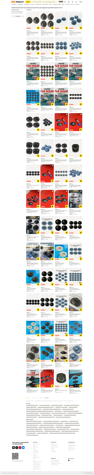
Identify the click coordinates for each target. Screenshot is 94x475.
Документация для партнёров (56, 463)
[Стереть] (55, 2)
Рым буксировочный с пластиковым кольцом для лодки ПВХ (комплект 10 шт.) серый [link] (75, 186)
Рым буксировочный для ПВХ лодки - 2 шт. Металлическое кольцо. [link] (47, 211)
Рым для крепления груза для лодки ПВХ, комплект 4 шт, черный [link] (32, 237)
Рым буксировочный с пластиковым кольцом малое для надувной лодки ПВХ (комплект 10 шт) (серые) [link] (75, 58)
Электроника (35, 449)
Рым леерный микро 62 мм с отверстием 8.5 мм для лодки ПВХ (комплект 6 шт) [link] (74, 237)
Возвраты (52, 449)
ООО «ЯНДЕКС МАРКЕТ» (89, 472)
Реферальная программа (72, 445)
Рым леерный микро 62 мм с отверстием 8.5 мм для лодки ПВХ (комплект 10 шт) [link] (60, 289)
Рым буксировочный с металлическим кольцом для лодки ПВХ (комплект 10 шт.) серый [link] (61, 186)
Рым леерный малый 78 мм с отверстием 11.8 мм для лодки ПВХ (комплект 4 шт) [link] (46, 289)
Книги (34, 460)
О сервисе (52, 448)
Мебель (34, 445)
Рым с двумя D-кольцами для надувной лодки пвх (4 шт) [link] (31, 340)
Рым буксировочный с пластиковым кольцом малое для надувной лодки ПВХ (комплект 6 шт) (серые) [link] (61, 58)
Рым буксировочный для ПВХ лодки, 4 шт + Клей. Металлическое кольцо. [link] (47, 391)
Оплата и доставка (54, 445)
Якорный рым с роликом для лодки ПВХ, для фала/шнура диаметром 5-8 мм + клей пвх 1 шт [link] (32, 263)
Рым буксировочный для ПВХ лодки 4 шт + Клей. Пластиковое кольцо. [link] (33, 211)
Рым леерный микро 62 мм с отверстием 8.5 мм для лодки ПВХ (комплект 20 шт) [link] (74, 289)
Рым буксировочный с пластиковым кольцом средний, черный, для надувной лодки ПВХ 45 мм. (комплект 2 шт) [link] (33, 391)
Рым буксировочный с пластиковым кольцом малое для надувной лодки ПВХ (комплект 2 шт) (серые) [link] (61, 32)
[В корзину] (38, 27)
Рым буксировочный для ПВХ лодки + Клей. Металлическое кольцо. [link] (47, 186)
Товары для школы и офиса (37, 461)
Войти (81, 1)
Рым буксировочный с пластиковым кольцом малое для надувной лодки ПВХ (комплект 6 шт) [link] (32, 58)
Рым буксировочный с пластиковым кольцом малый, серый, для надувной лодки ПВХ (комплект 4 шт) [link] (33, 83)
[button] (29, 10)
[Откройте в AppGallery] (20, 448)
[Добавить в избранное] (38, 12)
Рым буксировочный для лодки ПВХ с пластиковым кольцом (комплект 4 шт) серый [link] (47, 160)
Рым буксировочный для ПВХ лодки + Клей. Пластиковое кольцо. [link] (75, 134)
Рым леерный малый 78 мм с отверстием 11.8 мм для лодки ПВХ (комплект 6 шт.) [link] (46, 314)
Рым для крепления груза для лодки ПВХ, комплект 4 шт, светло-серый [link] (75, 211)
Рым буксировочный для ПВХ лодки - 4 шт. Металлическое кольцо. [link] (61, 211)
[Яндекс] (91, 473)
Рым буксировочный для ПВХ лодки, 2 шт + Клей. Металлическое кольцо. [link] (61, 134)
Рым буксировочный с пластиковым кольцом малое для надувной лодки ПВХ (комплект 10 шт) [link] (46, 58)
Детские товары (35, 467)
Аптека (34, 454)
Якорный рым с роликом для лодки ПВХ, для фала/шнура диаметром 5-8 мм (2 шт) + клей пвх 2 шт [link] (75, 340)
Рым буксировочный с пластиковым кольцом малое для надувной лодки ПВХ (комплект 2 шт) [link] (32, 32)
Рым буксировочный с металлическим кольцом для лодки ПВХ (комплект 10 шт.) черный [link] (75, 109)
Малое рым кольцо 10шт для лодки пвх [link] (33, 185)
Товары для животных (36, 464)
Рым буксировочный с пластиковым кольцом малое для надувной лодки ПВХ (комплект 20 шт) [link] (46, 83)
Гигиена (34, 448)
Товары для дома (35, 452)
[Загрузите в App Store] (13, 448)
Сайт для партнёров (54, 464)
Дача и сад (34, 458)
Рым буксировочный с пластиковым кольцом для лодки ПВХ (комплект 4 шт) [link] (32, 134)
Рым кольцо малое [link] (58, 364)
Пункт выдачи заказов (71, 448)
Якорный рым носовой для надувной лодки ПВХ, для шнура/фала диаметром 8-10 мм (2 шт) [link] (32, 365)
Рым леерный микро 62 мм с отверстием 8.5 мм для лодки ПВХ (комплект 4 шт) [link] (46, 237)
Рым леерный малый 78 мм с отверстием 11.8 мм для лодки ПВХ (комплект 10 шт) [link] (60, 314)
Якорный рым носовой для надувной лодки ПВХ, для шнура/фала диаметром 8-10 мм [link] (75, 314)
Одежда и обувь (35, 451)
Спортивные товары (36, 463)
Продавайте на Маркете (55, 461)
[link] (32, 405)
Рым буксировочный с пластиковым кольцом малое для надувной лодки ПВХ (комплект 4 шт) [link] (46, 32)
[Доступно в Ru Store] (23, 448)
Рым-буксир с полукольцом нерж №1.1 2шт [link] (61, 391)
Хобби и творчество (36, 457)
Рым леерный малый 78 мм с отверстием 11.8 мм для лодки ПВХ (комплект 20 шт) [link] (60, 340)
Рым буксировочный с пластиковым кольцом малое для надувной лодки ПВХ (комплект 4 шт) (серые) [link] (75, 32)
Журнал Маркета (53, 451)
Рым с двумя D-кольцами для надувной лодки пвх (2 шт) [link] (59, 263)
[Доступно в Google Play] (16, 448)
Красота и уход (35, 455)
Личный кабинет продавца (55, 460)
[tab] (14, 4)
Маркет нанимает (71, 449)
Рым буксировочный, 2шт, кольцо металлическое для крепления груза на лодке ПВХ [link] (75, 391)
